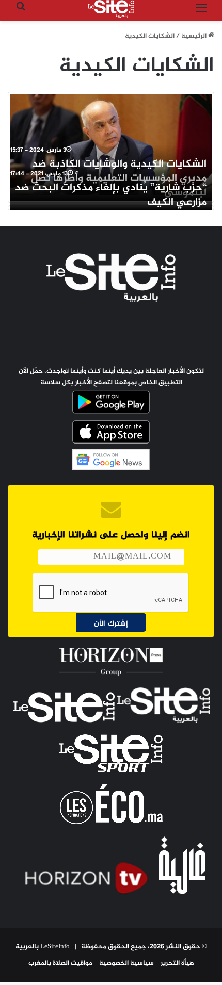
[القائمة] (201, 12)
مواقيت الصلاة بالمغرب (60, 963)
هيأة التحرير (177, 963)
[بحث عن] (20, 12)
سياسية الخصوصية (126, 963)
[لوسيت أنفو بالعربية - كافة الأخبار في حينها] (111, 9)
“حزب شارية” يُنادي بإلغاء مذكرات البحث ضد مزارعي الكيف (111, 195)
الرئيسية (194, 36)
